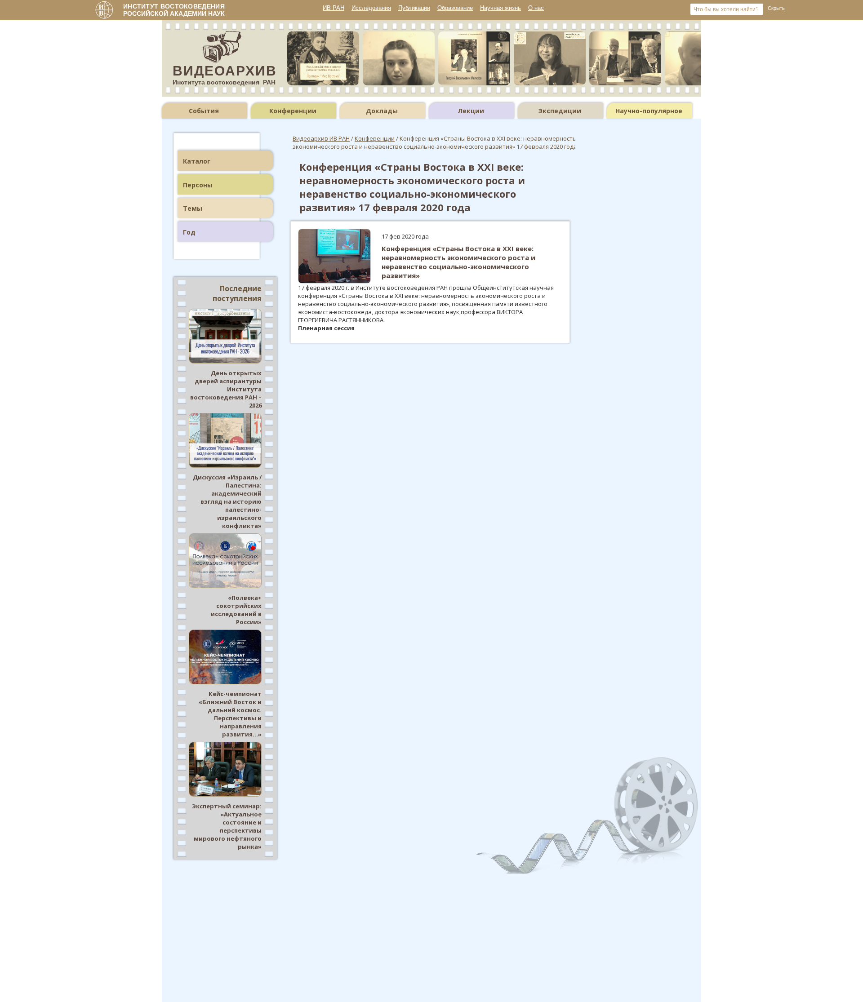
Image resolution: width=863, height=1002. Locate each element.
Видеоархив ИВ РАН (321, 138)
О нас (536, 7)
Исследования (371, 7)
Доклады (382, 110)
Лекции (471, 110)
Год (189, 232)
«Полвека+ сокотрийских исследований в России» (236, 610)
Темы (192, 208)
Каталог (196, 161)
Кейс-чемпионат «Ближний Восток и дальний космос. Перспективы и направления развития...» (230, 714)
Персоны (198, 185)
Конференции (292, 110)
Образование (455, 7)
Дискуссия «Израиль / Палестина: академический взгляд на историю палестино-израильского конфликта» (227, 501)
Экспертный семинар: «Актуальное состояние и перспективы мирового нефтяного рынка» (227, 826)
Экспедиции (559, 110)
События (204, 110)
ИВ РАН (333, 7)
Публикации (414, 7)
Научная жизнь (500, 7)
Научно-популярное (648, 110)
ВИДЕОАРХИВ (225, 70)
